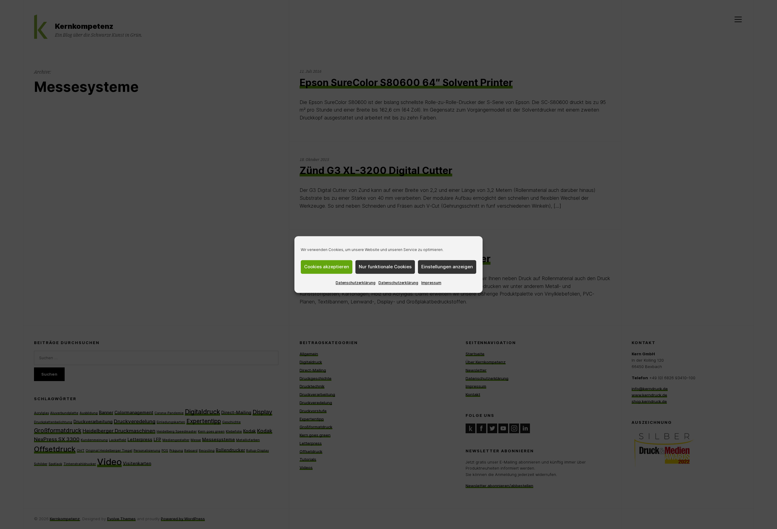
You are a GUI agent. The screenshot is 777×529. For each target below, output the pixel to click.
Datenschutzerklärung (355, 282)
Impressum (431, 282)
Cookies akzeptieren (326, 267)
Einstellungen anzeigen (447, 267)
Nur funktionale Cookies (385, 267)
